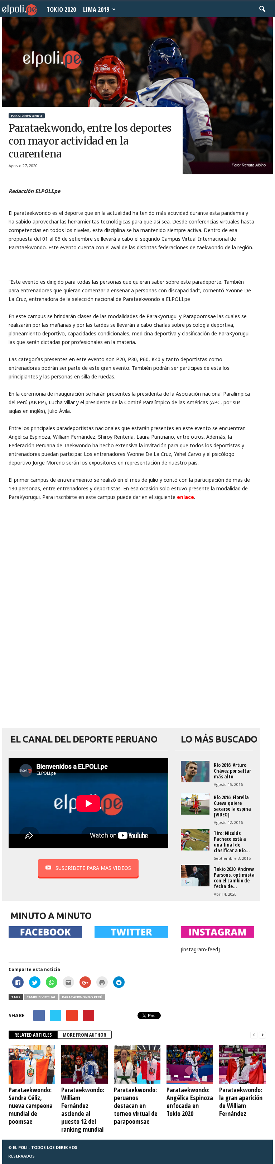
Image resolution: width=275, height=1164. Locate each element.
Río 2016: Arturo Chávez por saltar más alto (232, 771)
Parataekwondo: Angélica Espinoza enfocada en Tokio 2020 (190, 1101)
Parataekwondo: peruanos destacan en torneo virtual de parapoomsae (136, 1105)
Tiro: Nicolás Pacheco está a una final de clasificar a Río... (232, 842)
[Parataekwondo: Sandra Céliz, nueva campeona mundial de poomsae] (32, 1064)
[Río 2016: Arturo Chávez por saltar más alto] (195, 771)
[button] (262, 9)
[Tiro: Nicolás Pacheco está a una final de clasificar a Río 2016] (195, 839)
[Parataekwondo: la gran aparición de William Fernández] (242, 1064)
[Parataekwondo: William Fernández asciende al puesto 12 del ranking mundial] (84, 1064)
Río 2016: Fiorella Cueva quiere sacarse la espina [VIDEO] (232, 806)
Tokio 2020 (61, 9)
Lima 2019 (96, 9)
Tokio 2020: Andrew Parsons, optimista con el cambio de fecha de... (234, 878)
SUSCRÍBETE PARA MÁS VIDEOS (93, 867)
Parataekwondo (26, 115)
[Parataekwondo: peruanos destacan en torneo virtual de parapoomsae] (137, 1064)
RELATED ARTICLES (33, 1034)
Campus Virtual (41, 997)
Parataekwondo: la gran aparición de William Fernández (240, 1101)
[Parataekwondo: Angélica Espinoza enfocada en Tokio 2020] (190, 1064)
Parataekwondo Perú (82, 997)
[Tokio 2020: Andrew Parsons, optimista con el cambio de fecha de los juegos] (195, 875)
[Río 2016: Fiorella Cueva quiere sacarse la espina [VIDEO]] (195, 804)
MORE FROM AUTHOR (84, 1034)
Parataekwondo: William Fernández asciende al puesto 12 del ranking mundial (82, 1109)
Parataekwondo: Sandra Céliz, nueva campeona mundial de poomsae (31, 1105)
